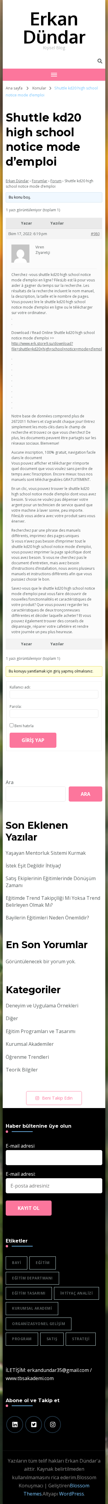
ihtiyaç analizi (76, 1293)
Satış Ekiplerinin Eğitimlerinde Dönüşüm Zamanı (51, 881)
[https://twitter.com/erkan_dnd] (33, 1424)
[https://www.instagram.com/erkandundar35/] (52, 1424)
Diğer (12, 1018)
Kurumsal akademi (32, 1308)
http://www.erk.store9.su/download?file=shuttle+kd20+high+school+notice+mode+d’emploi (58, 346)
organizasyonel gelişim (38, 1323)
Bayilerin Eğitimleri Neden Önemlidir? (47, 917)
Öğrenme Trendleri (27, 1057)
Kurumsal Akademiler (30, 1044)
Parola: (16, 706)
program (22, 1338)
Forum (56, 180)
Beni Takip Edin (57, 1098)
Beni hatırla (24, 725)
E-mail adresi (20, 1146)
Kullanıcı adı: (20, 687)
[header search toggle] (100, 61)
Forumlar (39, 180)
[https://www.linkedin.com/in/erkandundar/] (14, 1424)
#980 (95, 233)
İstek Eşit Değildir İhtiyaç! (33, 865)
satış (52, 1338)
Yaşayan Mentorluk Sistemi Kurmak (46, 853)
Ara (10, 782)
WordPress (71, 1493)
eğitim (43, 1262)
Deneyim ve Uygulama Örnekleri (42, 1005)
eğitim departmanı (32, 1278)
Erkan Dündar (54, 27)
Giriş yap (33, 740)
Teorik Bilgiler (22, 1069)
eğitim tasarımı (29, 1293)
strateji (80, 1338)
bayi (16, 1262)
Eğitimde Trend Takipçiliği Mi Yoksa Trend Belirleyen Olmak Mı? (53, 901)
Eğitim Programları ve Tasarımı (40, 1031)
